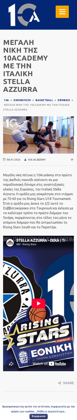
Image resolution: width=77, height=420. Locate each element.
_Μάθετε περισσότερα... (51, 411)
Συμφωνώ (39, 416)
